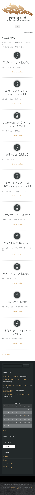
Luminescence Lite (14, 487)
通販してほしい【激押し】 (17, 62)
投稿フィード (7, 460)
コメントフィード (8, 463)
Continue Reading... (17, 72)
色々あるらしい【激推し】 (17, 273)
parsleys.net (17, 17)
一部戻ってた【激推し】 (17, 302)
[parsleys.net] (17, 9)
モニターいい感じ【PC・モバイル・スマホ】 (17, 92)
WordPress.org (7, 467)
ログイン (5, 456)
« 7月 (4, 430)
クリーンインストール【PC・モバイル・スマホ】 (17, 184)
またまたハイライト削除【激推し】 (17, 332)
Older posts (6, 354)
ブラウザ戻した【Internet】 (17, 214)
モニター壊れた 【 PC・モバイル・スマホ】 (17, 124)
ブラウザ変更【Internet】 (18, 243)
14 (25, 416)
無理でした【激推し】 (17, 154)
